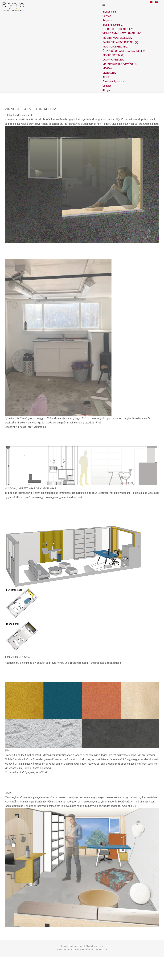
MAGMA (107, 68)
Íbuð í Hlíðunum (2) (112, 24)
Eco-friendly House (113, 81)
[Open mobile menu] (103, 5)
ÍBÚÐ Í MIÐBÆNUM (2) (115, 46)
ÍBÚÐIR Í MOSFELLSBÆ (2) (117, 37)
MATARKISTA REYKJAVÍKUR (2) (120, 63)
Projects (107, 20)
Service (106, 15)
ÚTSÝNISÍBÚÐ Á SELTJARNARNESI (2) (124, 50)
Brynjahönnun (109, 11)
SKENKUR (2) (109, 72)
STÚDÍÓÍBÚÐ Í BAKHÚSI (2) (118, 29)
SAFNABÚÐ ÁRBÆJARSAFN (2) (120, 42)
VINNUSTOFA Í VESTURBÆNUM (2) (122, 33)
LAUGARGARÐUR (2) (113, 59)
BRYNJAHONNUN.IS (66, 949)
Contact (106, 85)
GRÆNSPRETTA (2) (113, 55)
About (105, 77)
